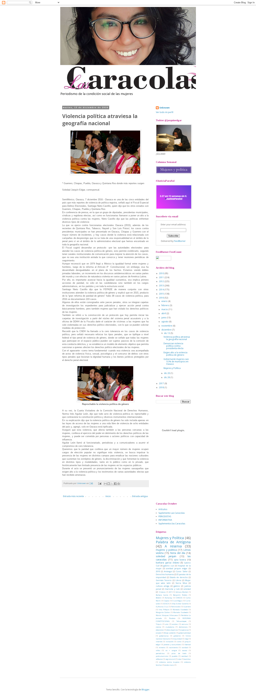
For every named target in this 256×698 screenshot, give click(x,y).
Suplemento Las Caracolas (171, 512)
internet (159, 641)
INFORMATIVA (165, 519)
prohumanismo (162, 656)
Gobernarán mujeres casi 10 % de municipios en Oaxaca (176, 362)
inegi (186, 639)
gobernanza (164, 636)
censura (185, 624)
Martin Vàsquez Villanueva (167, 615)
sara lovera (180, 559)
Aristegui (168, 571)
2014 (161, 289)
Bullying (168, 598)
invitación (169, 641)
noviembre (167, 325)
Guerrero (187, 607)
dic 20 (167, 373)
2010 (161, 273)
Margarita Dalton (163, 612)
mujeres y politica (166, 549)
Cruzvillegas (177, 601)
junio (164, 317)
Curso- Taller (182, 571)
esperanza (184, 630)
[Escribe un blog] (108, 483)
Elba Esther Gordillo (180, 604)
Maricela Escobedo (180, 612)
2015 (161, 293)
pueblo (174, 656)
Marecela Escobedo (180, 609)
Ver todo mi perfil (164, 112)
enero (164, 301)
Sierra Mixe (181, 583)
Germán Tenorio (164, 580)
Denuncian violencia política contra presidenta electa (173, 346)
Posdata (172, 618)
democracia (183, 627)
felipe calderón (170, 633)
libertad (187, 644)
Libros (178, 580)
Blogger (145, 689)
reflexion (159, 659)
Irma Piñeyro (164, 609)
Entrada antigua (140, 496)
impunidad (177, 639)
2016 (161, 297)
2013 (161, 285)
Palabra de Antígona (173, 542)
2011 (161, 277)
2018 (161, 387)
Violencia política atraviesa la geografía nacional (177, 338)
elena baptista (172, 630)
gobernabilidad (185, 633)
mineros (162, 647)
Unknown (164, 107)
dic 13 (167, 333)
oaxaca (184, 650)
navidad (185, 647)
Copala (166, 601)
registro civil (170, 659)
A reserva (173, 546)
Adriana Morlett (182, 592)
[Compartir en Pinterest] (118, 483)
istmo (179, 641)
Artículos (162, 509)
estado (158, 633)
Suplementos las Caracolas (171, 523)
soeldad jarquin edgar (176, 568)
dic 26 (167, 377)
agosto (165, 321)
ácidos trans (169, 665)
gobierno (177, 636)
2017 (161, 383)
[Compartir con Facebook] (115, 483)
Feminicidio (175, 607)
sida (179, 659)
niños (158, 650)
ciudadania (170, 627)
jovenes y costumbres (172, 644)
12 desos (162, 592)
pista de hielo (179, 653)
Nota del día (177, 553)
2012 (161, 281)
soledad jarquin (166, 556)
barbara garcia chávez (167, 562)
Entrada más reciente (73, 496)
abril (163, 313)
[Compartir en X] (112, 483)
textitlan (187, 659)
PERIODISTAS (164, 516)
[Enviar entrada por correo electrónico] (99, 483)
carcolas (175, 624)
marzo (164, 309)
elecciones (160, 630)
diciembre (166, 329)
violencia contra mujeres (169, 662)
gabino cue (168, 565)
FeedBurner (180, 241)
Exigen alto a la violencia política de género (175, 353)
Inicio (108, 496)
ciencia (158, 627)
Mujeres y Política (172, 368)
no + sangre (171, 650)
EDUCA (166, 604)
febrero (165, 305)
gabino (177, 586)
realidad (184, 656)
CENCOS (179, 598)
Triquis (159, 624)
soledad (187, 589)
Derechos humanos (165, 574)
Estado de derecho (179, 577)
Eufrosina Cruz (162, 607)
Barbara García (162, 595)
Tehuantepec (181, 621)
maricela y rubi (172, 589)
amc (166, 624)
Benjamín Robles (180, 595)
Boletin (158, 598)
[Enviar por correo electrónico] (105, 483)
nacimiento (173, 647)
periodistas (160, 653)
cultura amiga (162, 586)
